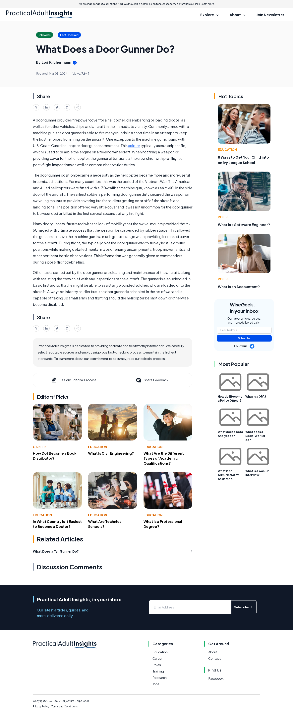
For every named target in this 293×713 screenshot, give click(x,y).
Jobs (155, 684)
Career (39, 447)
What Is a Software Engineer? (244, 224)
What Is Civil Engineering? (111, 453)
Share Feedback (156, 380)
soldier (134, 145)
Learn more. (208, 3)
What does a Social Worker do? (255, 435)
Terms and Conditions (64, 706)
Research (159, 677)
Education (97, 447)
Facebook (215, 678)
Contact (214, 658)
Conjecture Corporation (74, 700)
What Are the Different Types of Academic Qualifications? (164, 458)
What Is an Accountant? (239, 286)
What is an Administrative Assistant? (229, 475)
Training (158, 671)
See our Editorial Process (77, 380)
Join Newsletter (270, 14)
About (212, 652)
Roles (223, 217)
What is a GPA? (255, 396)
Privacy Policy (41, 706)
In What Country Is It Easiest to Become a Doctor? (57, 524)
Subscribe (244, 338)
